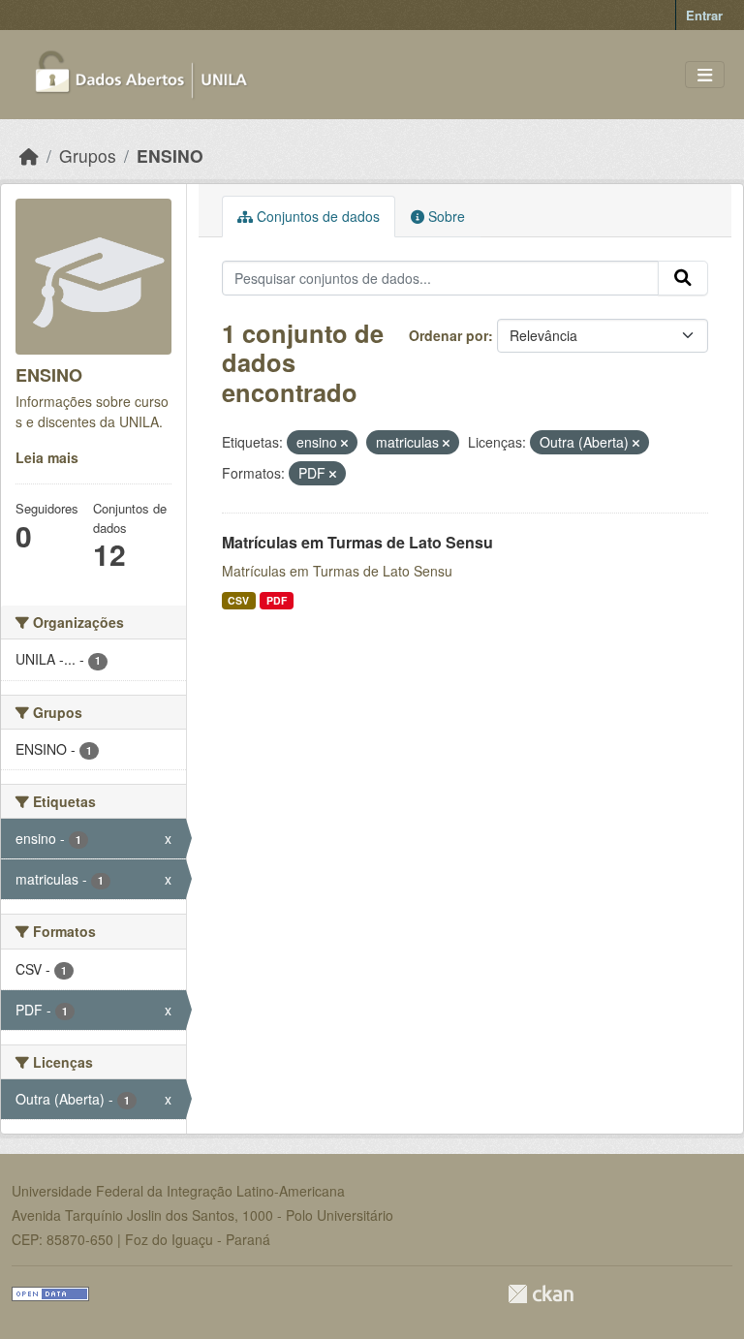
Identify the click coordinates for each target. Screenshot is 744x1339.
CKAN (541, 1294)
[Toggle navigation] (705, 75)
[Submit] (683, 278)
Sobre (444, 216)
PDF (276, 600)
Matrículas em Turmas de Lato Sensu (357, 542)
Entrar (704, 15)
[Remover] (344, 443)
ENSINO (170, 155)
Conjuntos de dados (316, 216)
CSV (238, 600)
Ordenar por (448, 335)
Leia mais (47, 457)
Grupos (87, 155)
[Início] (29, 155)
